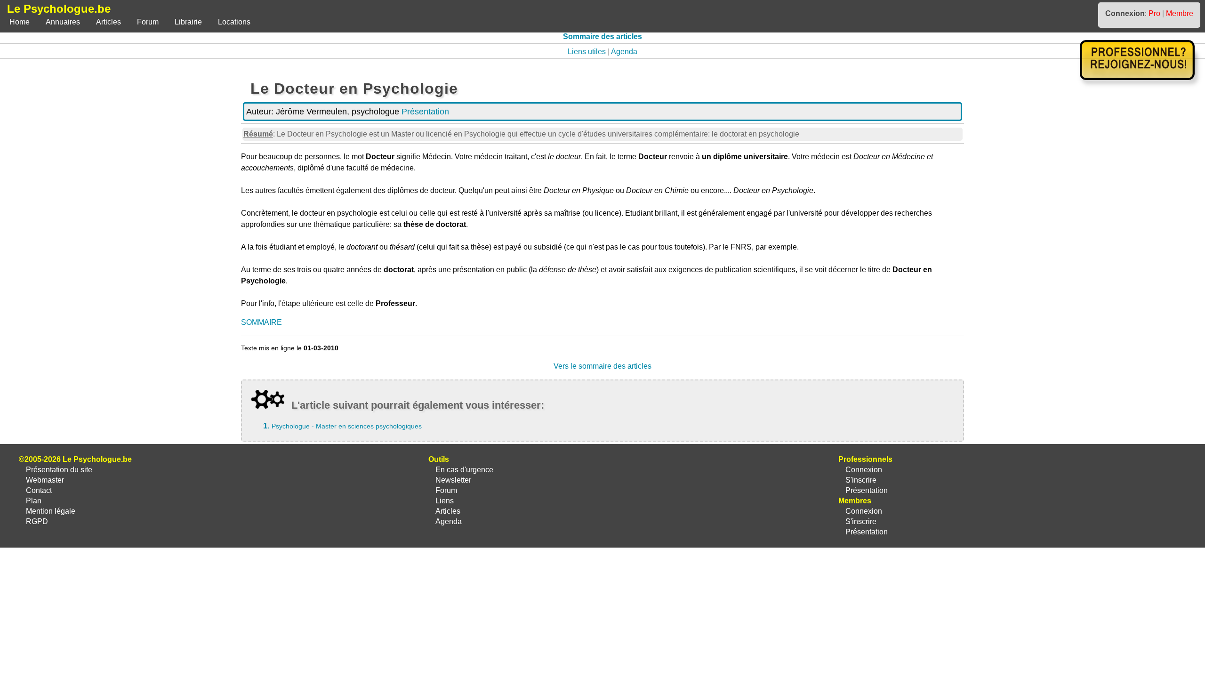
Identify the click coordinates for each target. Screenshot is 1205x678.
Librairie (188, 22)
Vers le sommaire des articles (602, 366)
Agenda (624, 52)
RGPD (37, 521)
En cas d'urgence (464, 470)
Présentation (425, 111)
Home (19, 22)
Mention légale (50, 511)
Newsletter (453, 480)
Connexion (863, 470)
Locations (234, 22)
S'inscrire (860, 480)
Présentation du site (59, 470)
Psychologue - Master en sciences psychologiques (347, 426)
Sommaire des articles (602, 36)
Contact (39, 490)
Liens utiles (587, 52)
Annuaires (63, 22)
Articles (108, 22)
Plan (33, 501)
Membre (1179, 13)
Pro (1154, 13)
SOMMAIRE (261, 322)
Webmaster (45, 480)
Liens (444, 501)
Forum (148, 22)
